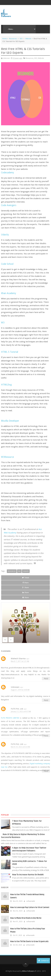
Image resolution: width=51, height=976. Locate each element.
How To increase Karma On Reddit (28, 874)
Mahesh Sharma (18, 658)
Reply (46, 678)
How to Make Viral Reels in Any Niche (25, 918)
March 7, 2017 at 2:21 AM (20, 661)
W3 (2, 322)
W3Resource (7, 457)
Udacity (5, 234)
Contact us (44, 961)
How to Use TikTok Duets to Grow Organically (29, 941)
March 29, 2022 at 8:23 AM (20, 747)
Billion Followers (28, 971)
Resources (13, 39)
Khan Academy (8, 293)
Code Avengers (8, 205)
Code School (7, 264)
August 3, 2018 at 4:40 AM (20, 690)
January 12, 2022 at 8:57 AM (21, 711)
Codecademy (7, 172)
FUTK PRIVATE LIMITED (10, 718)
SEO (21, 39)
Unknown (15, 687)
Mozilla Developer (10, 420)
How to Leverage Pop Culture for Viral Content (29, 907)
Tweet (26, 578)
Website (28, 39)
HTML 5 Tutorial (9, 352)
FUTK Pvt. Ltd (17, 709)
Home (4, 39)
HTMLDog (6, 384)
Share (26, 583)
